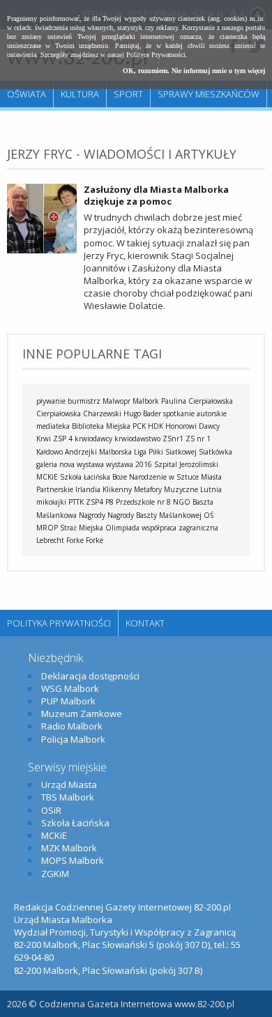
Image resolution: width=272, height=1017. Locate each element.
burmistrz (84, 401)
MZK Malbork (69, 848)
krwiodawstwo (137, 438)
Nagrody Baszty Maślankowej (154, 515)
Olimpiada (122, 528)
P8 (109, 502)
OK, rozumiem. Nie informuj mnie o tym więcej (194, 70)
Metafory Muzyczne (166, 489)
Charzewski (102, 413)
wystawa (90, 464)
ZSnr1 (173, 438)
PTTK (76, 502)
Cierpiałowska (58, 413)
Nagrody (92, 515)
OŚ (208, 515)
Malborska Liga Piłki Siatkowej (148, 452)
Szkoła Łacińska (85, 477)
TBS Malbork (67, 797)
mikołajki (51, 502)
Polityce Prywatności (156, 54)
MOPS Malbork (72, 860)
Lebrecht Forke (60, 540)
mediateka (53, 426)
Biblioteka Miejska (101, 426)
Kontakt (145, 623)
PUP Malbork (68, 701)
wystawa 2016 (129, 464)
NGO (181, 502)
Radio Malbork (72, 726)
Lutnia (211, 489)
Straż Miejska (81, 528)
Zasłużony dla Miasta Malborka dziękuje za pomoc (156, 195)
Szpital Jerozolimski (186, 464)
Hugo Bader (142, 413)
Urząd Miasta (69, 784)
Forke (94, 540)
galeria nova (55, 464)
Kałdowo (49, 452)
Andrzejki (81, 452)
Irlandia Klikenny (103, 489)
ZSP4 (94, 502)
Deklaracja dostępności (90, 676)
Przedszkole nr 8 (143, 502)
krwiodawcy (93, 438)
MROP (47, 528)
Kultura (80, 94)
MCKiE (47, 477)
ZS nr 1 (198, 438)
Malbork (146, 401)
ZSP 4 (63, 438)
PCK (139, 426)
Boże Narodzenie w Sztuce (155, 477)
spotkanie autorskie (195, 413)
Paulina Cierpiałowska (197, 401)
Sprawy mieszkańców (208, 94)
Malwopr (116, 401)
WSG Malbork (70, 688)
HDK (155, 426)
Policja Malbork (73, 739)
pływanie (51, 401)
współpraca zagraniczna (180, 528)
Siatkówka (215, 452)
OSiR (51, 810)
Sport (128, 94)
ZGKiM (55, 873)
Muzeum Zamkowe (81, 713)
